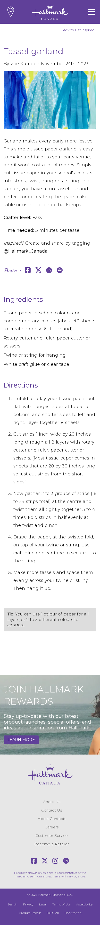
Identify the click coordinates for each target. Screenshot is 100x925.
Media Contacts (51, 818)
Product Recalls (30, 913)
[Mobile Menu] (91, 12)
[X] (44, 860)
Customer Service (51, 835)
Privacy (28, 904)
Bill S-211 (53, 913)
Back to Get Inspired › (78, 30)
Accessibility (84, 904)
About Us (51, 801)
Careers (51, 827)
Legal (43, 904)
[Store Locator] (10, 12)
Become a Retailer (51, 844)
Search (12, 904)
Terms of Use (61, 904)
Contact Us (51, 810)
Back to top (73, 913)
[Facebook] (34, 860)
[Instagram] (55, 860)
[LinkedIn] (66, 860)
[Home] (50, 12)
